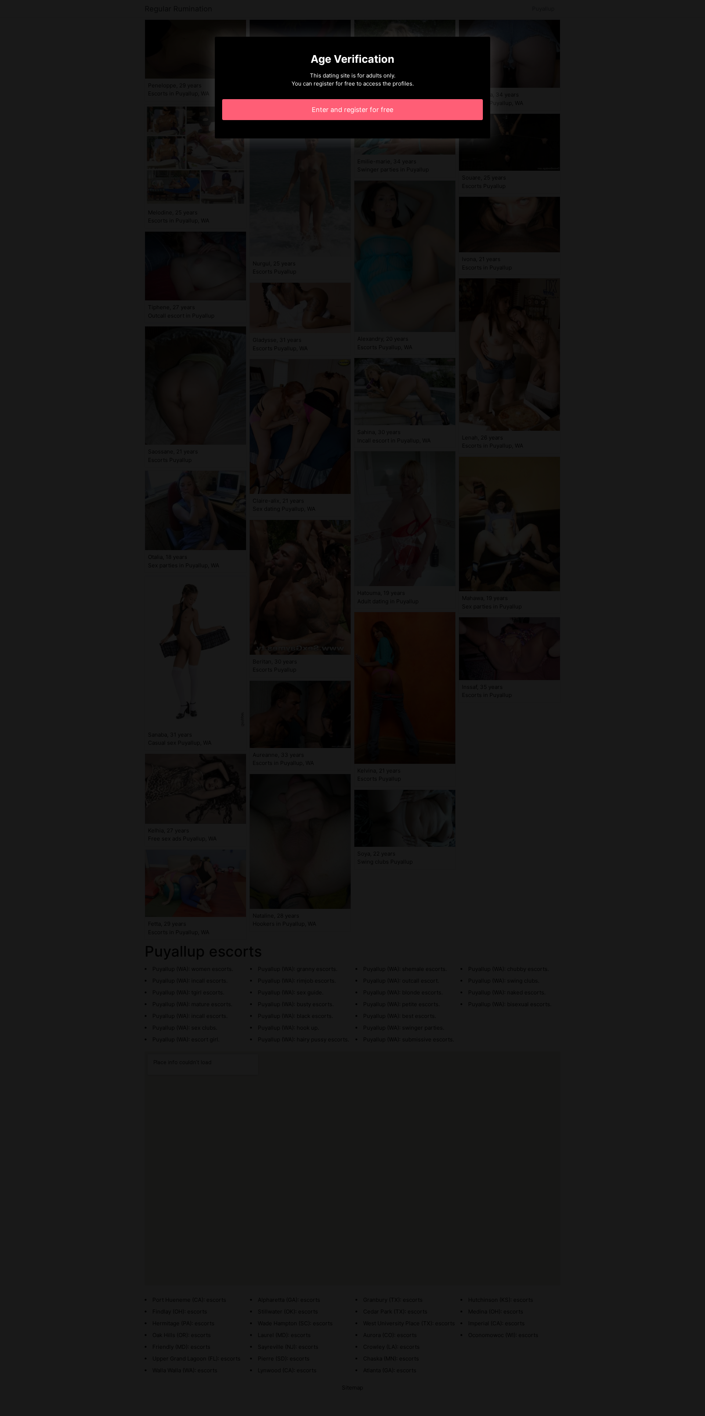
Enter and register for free (352, 109)
